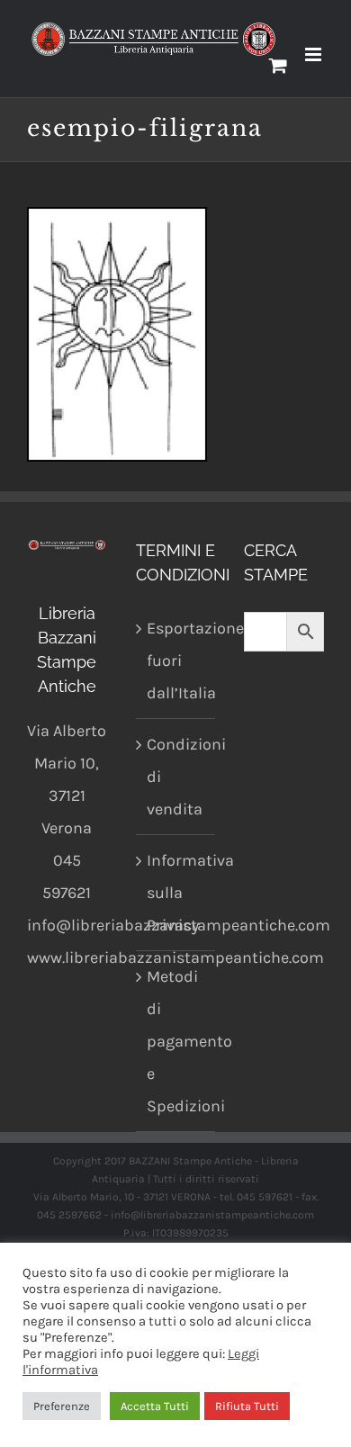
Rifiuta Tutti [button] (247, 1406)
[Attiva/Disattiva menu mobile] (314, 54)
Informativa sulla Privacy (177, 892)
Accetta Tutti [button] (155, 1406)
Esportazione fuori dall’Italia (177, 660)
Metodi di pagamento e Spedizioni (177, 1041)
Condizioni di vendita (177, 776)
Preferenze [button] (61, 1406)
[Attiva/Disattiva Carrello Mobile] (278, 65)
